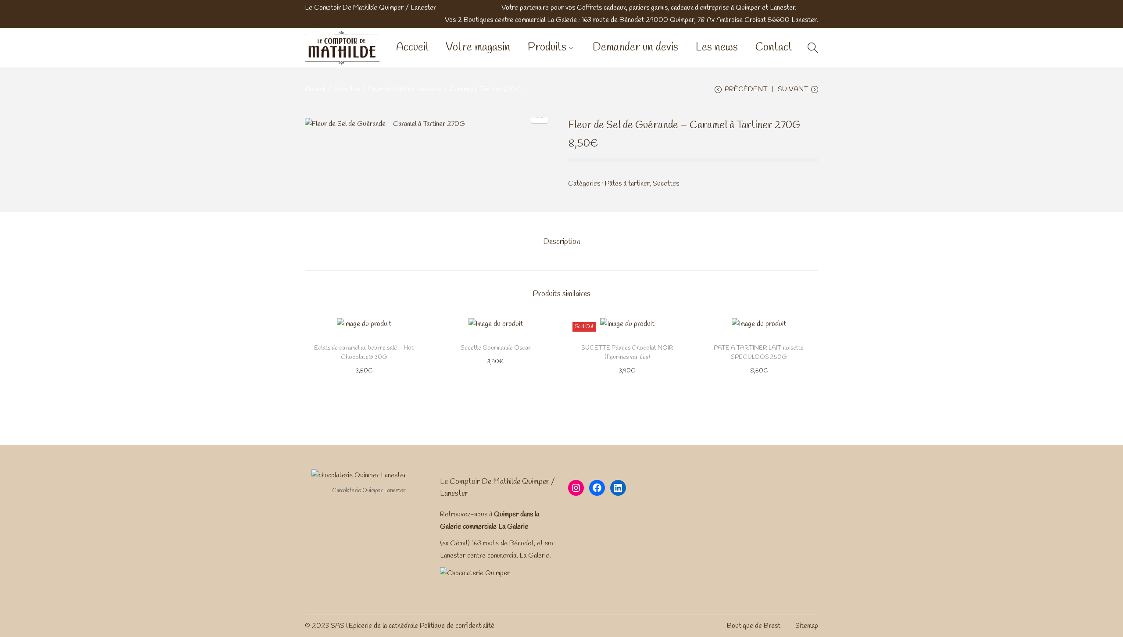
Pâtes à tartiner (627, 183)
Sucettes (346, 89)
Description (561, 241)
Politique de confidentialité (457, 625)
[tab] (561, 242)
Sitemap (806, 625)
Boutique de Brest (753, 625)
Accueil (315, 89)
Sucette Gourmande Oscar (496, 348)
